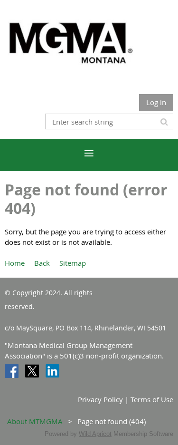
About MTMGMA (35, 421)
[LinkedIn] (52, 371)
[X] (32, 371)
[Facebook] (12, 371)
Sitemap (72, 263)
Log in (156, 102)
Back (42, 263)
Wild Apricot (95, 433)
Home (15, 263)
